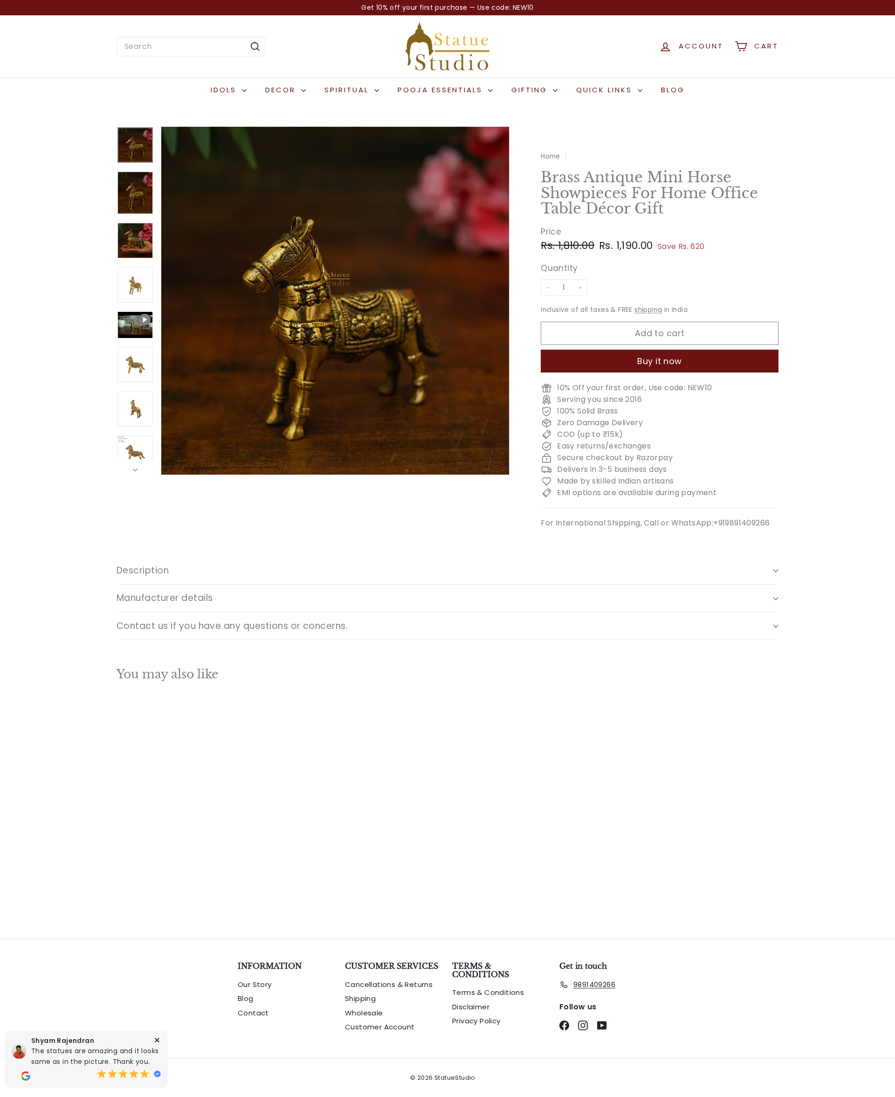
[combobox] (191, 46)
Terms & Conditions (488, 992)
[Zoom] (335, 301)
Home (551, 156)
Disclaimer (470, 1007)
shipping (648, 309)
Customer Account (379, 1027)
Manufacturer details (165, 598)
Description (143, 570)
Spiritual (348, 90)
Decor (282, 90)
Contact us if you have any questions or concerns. (232, 626)
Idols (225, 90)
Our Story (255, 984)
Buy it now (659, 361)
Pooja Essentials (442, 90)
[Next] (135, 467)
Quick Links (605, 90)
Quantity (559, 268)
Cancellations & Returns (389, 984)
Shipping (360, 998)
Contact (253, 1013)
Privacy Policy (476, 1021)
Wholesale (364, 1013)
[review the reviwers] (25, 1076)
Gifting (531, 90)
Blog (673, 90)
